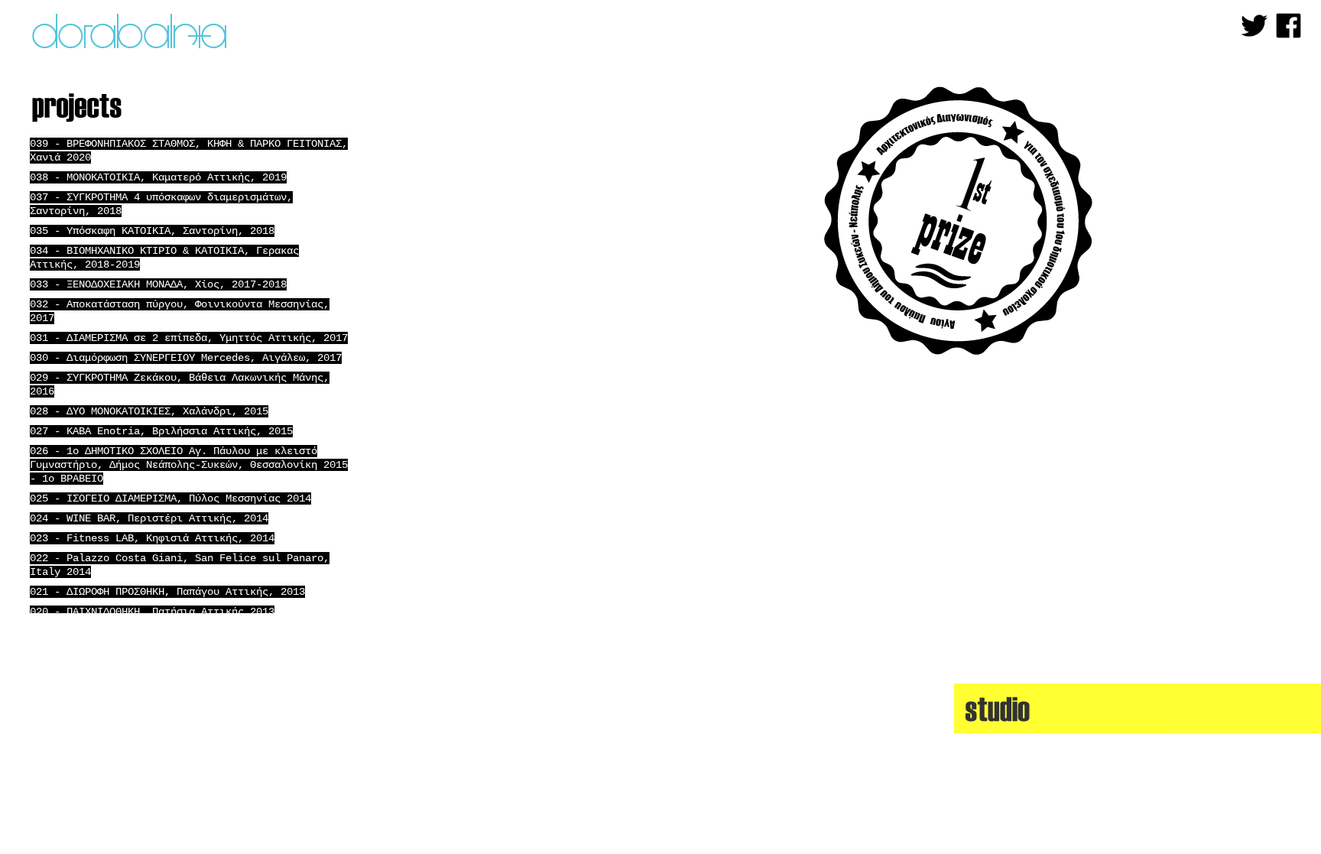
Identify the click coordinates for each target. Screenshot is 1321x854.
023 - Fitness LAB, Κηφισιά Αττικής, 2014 (152, 538)
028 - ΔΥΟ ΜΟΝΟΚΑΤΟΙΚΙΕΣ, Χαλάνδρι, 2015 (149, 411)
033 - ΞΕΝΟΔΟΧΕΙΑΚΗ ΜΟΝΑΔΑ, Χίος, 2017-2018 (158, 284)
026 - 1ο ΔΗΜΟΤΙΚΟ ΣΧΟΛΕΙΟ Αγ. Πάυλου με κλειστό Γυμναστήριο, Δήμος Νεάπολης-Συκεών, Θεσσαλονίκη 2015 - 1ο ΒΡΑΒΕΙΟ (189, 465)
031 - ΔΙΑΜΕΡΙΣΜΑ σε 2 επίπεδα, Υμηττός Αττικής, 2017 (189, 338)
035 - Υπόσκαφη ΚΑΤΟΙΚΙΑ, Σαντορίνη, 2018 (152, 231)
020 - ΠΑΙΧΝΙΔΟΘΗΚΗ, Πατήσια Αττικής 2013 (152, 612)
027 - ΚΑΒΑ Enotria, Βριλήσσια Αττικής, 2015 (161, 431)
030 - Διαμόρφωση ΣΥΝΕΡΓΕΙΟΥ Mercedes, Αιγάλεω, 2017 (186, 358)
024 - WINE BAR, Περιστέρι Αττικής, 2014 (149, 518)
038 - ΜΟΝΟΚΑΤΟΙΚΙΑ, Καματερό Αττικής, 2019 (158, 177)
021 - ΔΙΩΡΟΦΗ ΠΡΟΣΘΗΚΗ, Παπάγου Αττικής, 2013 (167, 592)
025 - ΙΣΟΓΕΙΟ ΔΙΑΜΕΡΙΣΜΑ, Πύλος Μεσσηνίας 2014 (170, 498)
